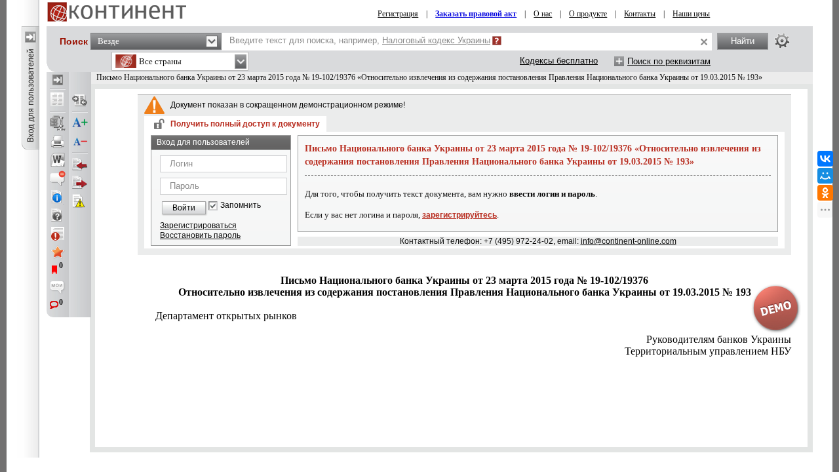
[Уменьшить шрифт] (80, 141)
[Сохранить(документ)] (58, 123)
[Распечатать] (58, 141)
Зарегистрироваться (198, 225)
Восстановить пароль (200, 235)
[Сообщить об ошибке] (80, 201)
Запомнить (240, 205)
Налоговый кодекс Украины (436, 40)
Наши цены (691, 13)
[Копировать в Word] (58, 160)
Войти (183, 207)
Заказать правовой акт (476, 13)
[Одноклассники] (825, 193)
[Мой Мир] (825, 176)
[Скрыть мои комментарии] (58, 288)
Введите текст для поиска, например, (359, 40)
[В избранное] (58, 252)
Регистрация (398, 13)
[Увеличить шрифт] (80, 123)
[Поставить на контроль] (58, 233)
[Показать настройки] (782, 41)
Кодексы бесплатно (559, 61)
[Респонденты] (80, 183)
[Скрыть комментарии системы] (58, 178)
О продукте (588, 13)
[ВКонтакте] (825, 159)
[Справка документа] (58, 215)
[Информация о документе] (58, 197)
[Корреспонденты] (80, 164)
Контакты (639, 13)
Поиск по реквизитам (669, 61)
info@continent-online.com (628, 241)
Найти (742, 41)
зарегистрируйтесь (459, 215)
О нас (543, 13)
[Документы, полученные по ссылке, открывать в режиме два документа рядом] (58, 100)
